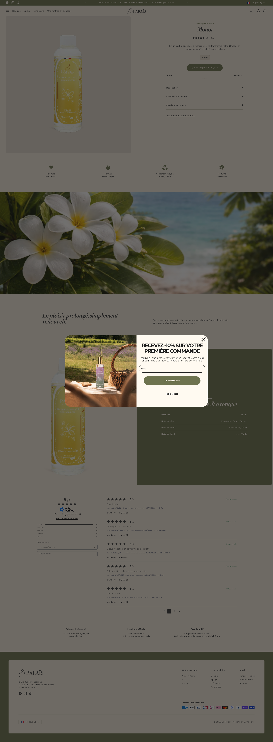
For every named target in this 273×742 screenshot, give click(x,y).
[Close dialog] (203, 339)
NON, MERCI (172, 394)
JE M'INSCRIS (172, 380)
